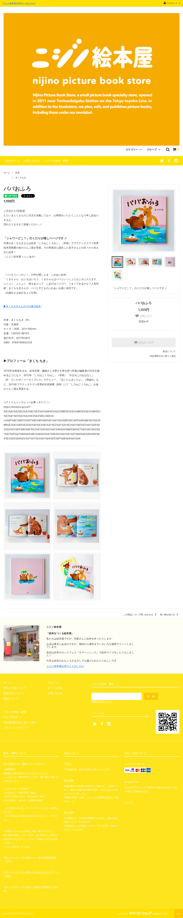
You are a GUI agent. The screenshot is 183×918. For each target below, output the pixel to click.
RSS (6, 717)
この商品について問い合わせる (138, 614)
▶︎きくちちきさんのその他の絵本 (22, 306)
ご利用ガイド (12, 160)
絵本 (17, 172)
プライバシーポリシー (16, 727)
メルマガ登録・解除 (56, 160)
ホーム (7, 172)
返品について (169, 351)
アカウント (172, 3)
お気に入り (145, 315)
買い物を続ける (167, 614)
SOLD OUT (146, 342)
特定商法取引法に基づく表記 (20, 722)
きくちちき (20, 177)
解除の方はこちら (102, 701)
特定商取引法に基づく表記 (163, 356)
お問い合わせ (32, 160)
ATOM (14, 717)
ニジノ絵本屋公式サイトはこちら (19, 3)
